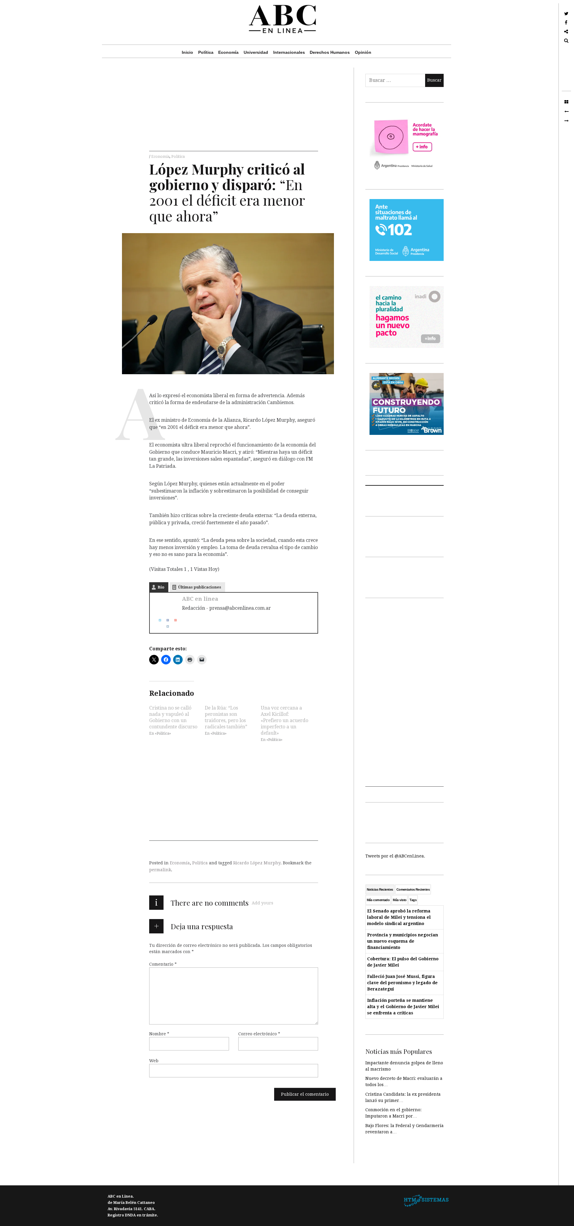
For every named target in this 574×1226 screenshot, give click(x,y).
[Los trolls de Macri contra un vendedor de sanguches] (566, 121)
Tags (413, 900)
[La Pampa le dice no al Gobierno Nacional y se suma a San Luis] (566, 111)
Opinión (363, 52)
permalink (160, 869)
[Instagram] (165, 626)
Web (153, 1060)
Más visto (399, 900)
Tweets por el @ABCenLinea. (395, 856)
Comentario (163, 964)
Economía (228, 52)
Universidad (256, 52)
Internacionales (289, 52)
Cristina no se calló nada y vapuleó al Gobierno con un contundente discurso (173, 717)
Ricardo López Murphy (256, 862)
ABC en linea (200, 599)
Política (205, 52)
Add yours (262, 903)
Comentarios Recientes (413, 889)
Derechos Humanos (330, 52)
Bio (161, 587)
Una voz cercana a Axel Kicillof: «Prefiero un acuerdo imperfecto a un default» (284, 720)
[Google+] (173, 620)
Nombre (159, 1033)
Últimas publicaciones (199, 587)
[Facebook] (165, 620)
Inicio (187, 52)
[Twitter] (157, 620)
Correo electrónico (259, 1033)
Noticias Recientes (380, 889)
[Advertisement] (233, 109)
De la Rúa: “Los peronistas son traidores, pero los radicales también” (226, 717)
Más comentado (378, 900)
